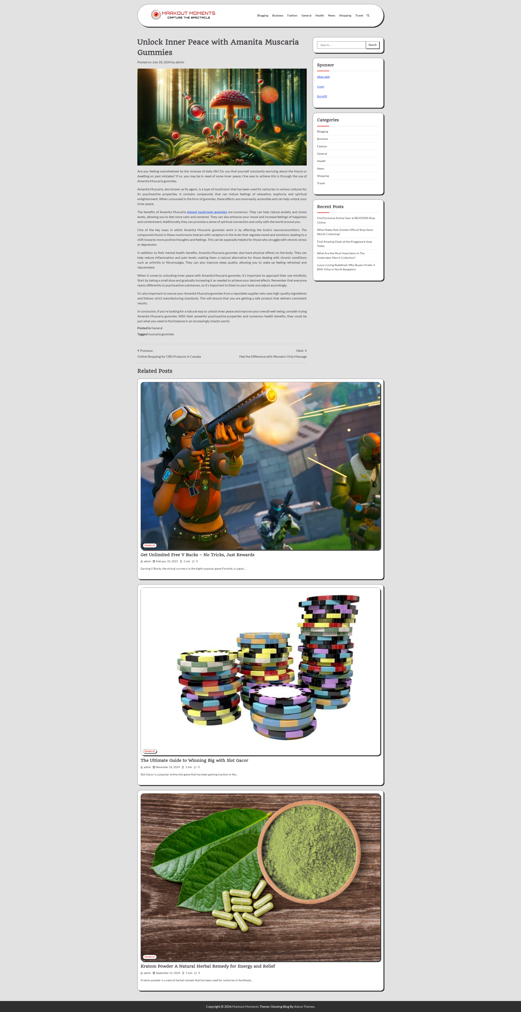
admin (179, 62)
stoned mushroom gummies (207, 212)
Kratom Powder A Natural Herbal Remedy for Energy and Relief (208, 966)
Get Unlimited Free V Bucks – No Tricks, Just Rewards (197, 554)
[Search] (368, 15)
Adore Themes (304, 1006)
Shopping (345, 15)
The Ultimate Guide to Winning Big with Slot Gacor (194, 760)
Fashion (292, 15)
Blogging (262, 15)
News (331, 15)
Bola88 (322, 96)
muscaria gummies (161, 334)
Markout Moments (245, 1006)
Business (277, 15)
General (306, 15)
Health (319, 15)
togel (320, 86)
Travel (359, 15)
